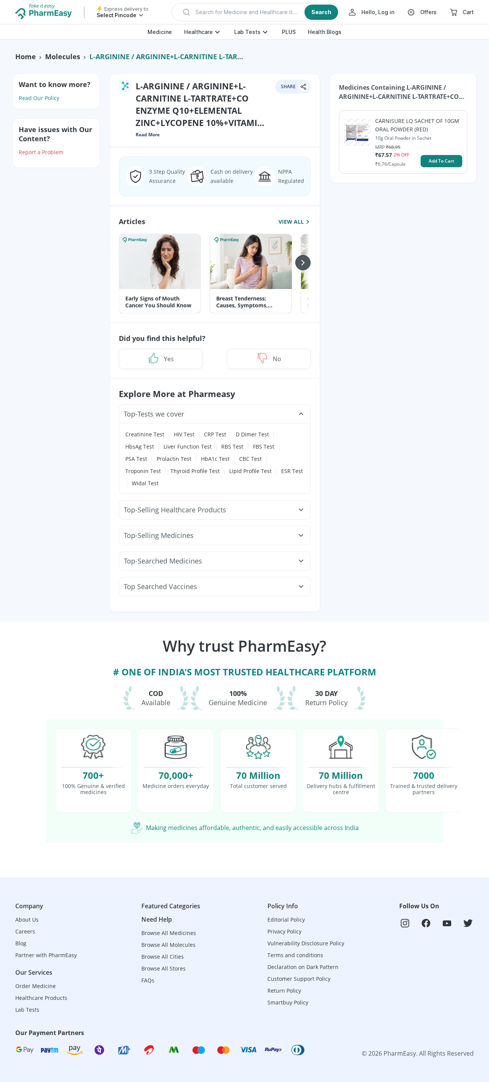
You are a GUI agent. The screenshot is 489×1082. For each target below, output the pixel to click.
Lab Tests (247, 32)
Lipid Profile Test (250, 471)
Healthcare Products (41, 997)
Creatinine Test (144, 434)
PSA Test (136, 458)
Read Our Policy (39, 98)
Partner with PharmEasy (46, 955)
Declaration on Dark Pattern (302, 967)
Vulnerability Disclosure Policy (305, 943)
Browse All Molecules (168, 944)
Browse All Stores (163, 968)
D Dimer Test (252, 434)
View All (291, 221)
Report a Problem (41, 152)
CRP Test (215, 434)
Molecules (62, 56)
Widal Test (145, 483)
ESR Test (292, 471)
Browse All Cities (162, 956)
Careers (25, 931)
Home (25, 56)
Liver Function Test (188, 446)
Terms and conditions (295, 955)
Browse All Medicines (168, 933)
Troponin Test (143, 471)
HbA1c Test (215, 458)
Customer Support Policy (298, 978)
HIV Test (184, 434)
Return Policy (284, 990)
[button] (256, 12)
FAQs (147, 980)
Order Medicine (35, 986)
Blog (20, 943)
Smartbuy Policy (287, 1002)
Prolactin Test (174, 458)
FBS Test (263, 446)
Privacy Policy (284, 931)
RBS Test (232, 446)
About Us (27, 919)
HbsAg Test (139, 446)
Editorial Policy (286, 919)
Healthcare (198, 32)
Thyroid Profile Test (195, 471)
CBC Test (250, 458)
